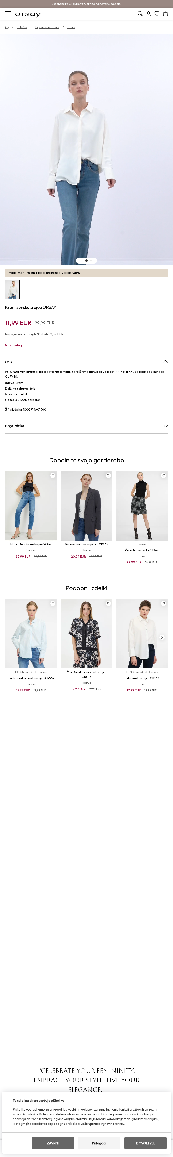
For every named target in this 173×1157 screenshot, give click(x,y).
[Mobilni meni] (8, 14)
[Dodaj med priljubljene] (52, 475)
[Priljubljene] (156, 13)
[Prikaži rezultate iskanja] (140, 13)
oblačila (22, 27)
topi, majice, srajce (47, 27)
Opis (8, 362)
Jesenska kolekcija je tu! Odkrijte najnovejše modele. (86, 4)
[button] (86, 260)
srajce (71, 27)
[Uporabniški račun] (148, 13)
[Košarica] (165, 13)
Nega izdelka (14, 426)
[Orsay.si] (27, 14)
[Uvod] (7, 27)
